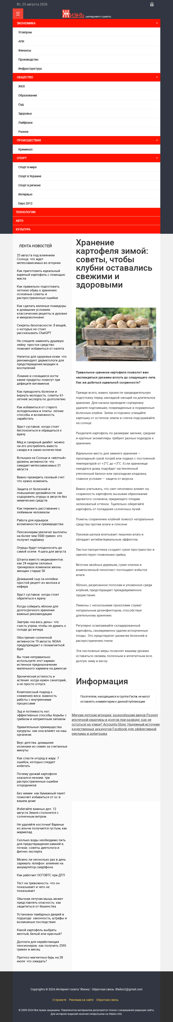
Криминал (25, 149)
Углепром (25, 32)
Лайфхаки (25, 122)
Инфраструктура (30, 68)
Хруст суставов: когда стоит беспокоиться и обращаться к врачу (39, 430)
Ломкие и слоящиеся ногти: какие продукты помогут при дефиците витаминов (38, 379)
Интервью (25, 194)
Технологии (25, 212)
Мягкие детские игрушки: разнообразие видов (109, 715)
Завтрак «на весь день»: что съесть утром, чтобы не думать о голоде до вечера (41, 625)
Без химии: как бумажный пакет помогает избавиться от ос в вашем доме (41, 797)
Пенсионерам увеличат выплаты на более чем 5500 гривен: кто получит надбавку (42, 536)
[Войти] (152, 4)
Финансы (24, 50)
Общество (25, 77)
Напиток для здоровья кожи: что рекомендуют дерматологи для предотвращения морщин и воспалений (42, 362)
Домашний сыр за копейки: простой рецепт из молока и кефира (38, 582)
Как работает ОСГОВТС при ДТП (41, 875)
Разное (23, 132)
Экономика (26, 23)
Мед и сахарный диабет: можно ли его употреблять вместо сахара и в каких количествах (41, 446)
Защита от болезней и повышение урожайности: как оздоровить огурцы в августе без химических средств (42, 494)
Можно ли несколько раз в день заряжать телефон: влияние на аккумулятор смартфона (41, 863)
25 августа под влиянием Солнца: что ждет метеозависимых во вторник (39, 259)
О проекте (59, 1000)
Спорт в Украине (29, 176)
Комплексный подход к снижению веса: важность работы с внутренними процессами (37, 697)
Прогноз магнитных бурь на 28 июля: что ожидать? (40, 959)
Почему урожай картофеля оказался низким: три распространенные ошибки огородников (37, 779)
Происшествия (29, 140)
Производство (28, 59)
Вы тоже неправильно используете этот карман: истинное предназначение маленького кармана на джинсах (41, 662)
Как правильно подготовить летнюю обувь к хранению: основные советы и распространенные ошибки (38, 292)
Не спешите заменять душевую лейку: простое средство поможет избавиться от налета (40, 344)
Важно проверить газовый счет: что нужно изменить (41, 479)
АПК (21, 41)
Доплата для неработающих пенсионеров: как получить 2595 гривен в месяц (41, 945)
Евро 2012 (25, 203)
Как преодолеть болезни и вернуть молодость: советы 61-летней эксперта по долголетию (41, 395)
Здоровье (25, 113)
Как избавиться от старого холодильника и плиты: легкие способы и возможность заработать (40, 412)
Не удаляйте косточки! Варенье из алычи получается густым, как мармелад (42, 828)
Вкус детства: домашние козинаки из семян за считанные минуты (42, 746)
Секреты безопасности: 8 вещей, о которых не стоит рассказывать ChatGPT (41, 329)
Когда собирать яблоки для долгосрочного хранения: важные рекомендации (37, 610)
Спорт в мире (27, 167)
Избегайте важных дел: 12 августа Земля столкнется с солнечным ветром (38, 812)
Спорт (22, 158)
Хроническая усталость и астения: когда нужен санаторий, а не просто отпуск (41, 680)
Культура (23, 229)
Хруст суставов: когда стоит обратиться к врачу (38, 596)
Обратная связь (107, 1000)
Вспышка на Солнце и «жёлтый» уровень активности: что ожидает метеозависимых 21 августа (41, 463)
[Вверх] (18, 13)
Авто (19, 221)
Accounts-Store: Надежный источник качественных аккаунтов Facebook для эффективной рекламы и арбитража (116, 729)
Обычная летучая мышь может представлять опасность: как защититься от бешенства (40, 902)
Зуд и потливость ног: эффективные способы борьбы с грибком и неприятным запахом (42, 715)
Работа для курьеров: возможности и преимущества (40, 522)
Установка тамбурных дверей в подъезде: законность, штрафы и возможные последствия (42, 918)
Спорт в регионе (29, 185)
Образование (27, 95)
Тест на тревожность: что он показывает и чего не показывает (38, 887)
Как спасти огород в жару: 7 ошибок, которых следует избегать (38, 762)
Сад (21, 104)
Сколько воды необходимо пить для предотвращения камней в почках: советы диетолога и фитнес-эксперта (41, 845)
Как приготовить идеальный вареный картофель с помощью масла (41, 274)
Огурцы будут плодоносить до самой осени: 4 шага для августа (41, 549)
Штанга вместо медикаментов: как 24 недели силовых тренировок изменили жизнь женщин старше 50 (40, 565)
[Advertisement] (116, 765)
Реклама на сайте (81, 1000)
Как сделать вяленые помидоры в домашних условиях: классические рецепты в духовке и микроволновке (42, 311)
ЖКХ (21, 86)
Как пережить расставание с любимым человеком (38, 510)
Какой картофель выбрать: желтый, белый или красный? (39, 932)
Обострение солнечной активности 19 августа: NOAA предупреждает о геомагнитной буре (41, 643)
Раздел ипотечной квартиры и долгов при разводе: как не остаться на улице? (115, 720)
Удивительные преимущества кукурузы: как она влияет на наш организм (41, 731)
